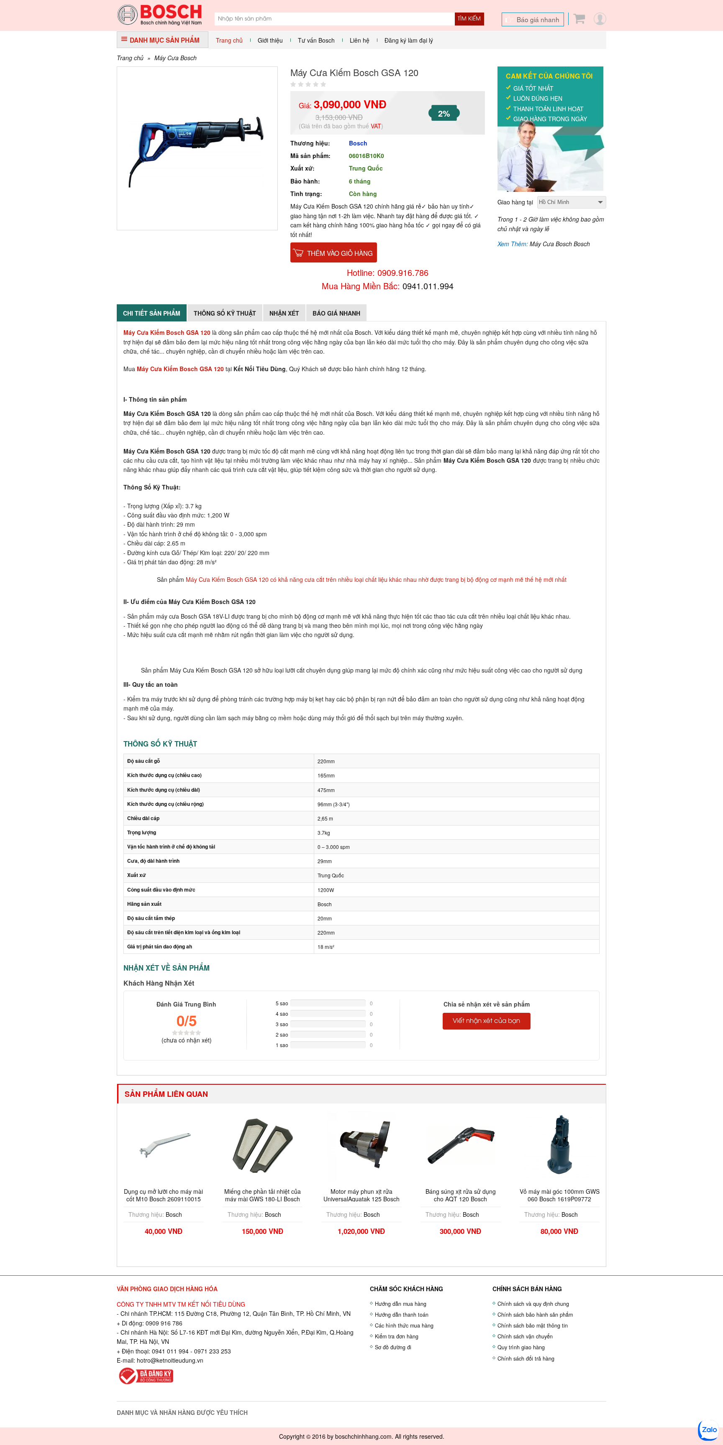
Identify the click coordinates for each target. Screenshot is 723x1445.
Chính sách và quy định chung (533, 1303)
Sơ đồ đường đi (393, 1347)
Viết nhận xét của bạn (486, 1021)
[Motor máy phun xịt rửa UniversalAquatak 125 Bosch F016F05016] (361, 1144)
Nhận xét (284, 313)
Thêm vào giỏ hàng (340, 252)
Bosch (358, 143)
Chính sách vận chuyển (525, 1336)
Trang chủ (229, 40)
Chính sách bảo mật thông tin (532, 1325)
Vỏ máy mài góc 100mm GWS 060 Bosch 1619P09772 (560, 1195)
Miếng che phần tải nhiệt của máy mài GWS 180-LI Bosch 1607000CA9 (262, 1199)
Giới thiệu (270, 40)
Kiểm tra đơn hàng (396, 1336)
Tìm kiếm (469, 18)
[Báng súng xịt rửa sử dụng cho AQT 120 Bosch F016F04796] (461, 1144)
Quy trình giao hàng (521, 1347)
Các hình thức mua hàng (404, 1325)
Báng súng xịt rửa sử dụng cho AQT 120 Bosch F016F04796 (461, 1199)
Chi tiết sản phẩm (151, 313)
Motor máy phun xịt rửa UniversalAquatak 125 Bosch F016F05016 (361, 1199)
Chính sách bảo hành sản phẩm (535, 1314)
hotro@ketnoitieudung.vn (170, 1360)
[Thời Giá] (159, 14)
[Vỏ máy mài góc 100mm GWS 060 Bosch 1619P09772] (559, 1144)
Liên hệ (359, 40)
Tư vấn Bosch (316, 40)
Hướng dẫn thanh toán (401, 1314)
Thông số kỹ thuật (225, 313)
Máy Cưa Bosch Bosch (560, 244)
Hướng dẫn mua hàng (400, 1303)
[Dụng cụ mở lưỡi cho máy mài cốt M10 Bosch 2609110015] (164, 1144)
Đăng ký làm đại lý (409, 40)
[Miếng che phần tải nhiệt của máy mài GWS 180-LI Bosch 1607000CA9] (263, 1144)
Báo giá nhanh (538, 19)
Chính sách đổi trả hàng (525, 1358)
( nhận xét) (187, 1040)
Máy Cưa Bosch (175, 58)
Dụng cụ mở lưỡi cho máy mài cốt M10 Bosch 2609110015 (163, 1195)
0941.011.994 (428, 286)
